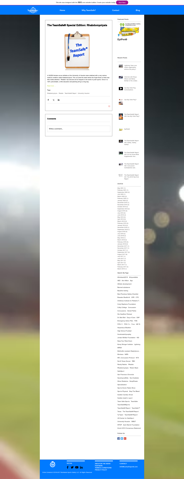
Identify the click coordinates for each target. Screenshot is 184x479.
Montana (120, 354)
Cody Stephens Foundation (126, 304)
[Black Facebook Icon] (68, 467)
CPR (132, 297)
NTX (137, 358)
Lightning (137, 344)
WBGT (133, 421)
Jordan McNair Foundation (126, 337)
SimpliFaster (133, 381)
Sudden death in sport (124, 398)
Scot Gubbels (134, 378)
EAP (138, 317)
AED (118, 280)
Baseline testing (122, 290)
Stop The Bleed (134, 391)
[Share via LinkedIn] (59, 100)
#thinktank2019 (122, 277)
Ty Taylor (120, 415)
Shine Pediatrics (122, 381)
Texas (119, 411)
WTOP (119, 425)
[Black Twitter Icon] (72, 467)
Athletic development (124, 284)
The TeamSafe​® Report (131, 411)
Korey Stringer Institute (125, 344)
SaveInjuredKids (122, 378)
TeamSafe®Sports (123, 405)
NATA (126, 354)
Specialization (122, 384)
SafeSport (120, 371)
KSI (138, 337)
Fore (133, 324)
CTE (137, 297)
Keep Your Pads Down (124, 341)
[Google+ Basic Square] (125, 438)
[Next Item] (137, 29)
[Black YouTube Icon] (77, 467)
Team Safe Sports (123, 401)
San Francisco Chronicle (125, 374)
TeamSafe (134, 401)
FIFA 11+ (127, 324)
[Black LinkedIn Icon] (81, 467)
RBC (133, 361)
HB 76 (138, 324)
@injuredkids (133, 277)
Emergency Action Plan (125, 321)
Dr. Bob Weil (121, 317)
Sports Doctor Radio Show (126, 388)
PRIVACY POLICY (101, 470)
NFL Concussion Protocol (126, 358)
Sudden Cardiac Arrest (125, 395)
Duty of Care (131, 317)
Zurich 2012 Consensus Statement (129, 428)
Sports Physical (122, 391)
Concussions (121, 311)
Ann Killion (125, 280)
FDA (135, 321)
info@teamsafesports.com (129, 467)
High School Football (124, 331)
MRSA (119, 347)
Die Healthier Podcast (124, 314)
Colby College (122, 307)
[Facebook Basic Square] (118, 438)
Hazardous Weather (124, 327)
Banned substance (123, 287)
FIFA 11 (120, 324)
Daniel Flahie (131, 311)
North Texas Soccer (124, 361)
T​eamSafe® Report (70, 93)
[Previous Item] (121, 29)
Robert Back (134, 368)
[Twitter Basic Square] (122, 438)
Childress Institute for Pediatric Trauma (129, 301)
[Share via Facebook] (48, 100)
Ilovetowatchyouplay (124, 334)
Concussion (132, 307)
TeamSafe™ (136, 408)
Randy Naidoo (122, 364)
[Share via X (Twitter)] (53, 100)
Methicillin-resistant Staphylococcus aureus (129, 351)
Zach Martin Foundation (131, 425)
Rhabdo (61, 93)
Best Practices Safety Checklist (127, 294)
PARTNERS (99, 466)
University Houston (83, 93)
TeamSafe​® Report (123, 408)
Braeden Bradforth (123, 297)
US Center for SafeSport (125, 418)
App (131, 280)
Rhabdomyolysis (52, 93)
